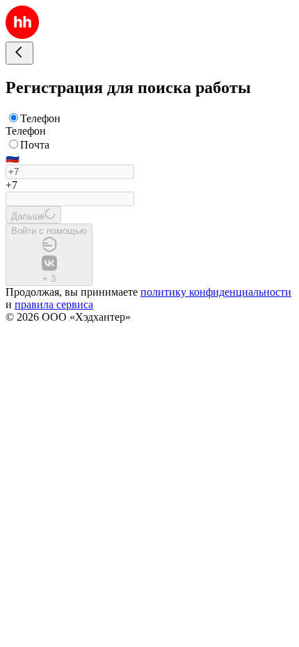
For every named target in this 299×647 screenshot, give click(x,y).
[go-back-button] (19, 53)
